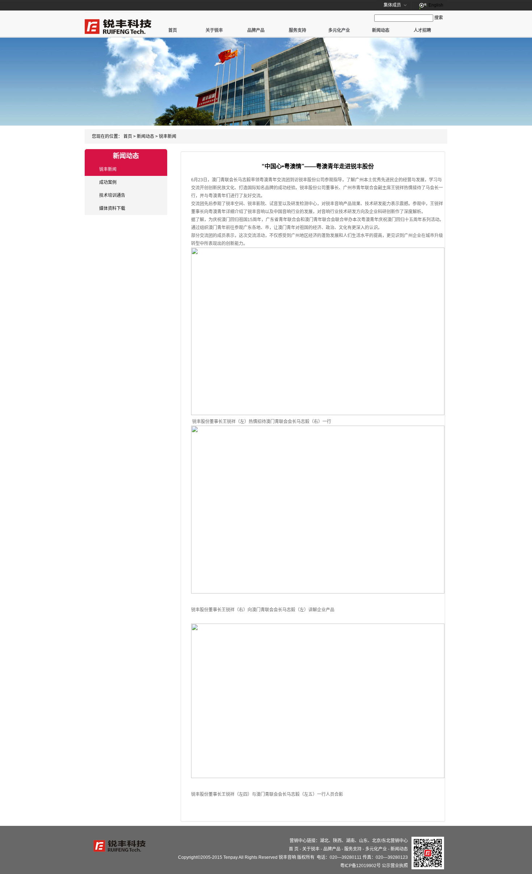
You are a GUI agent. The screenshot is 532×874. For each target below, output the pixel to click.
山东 (363, 840)
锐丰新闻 (167, 136)
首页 (172, 30)
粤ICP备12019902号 (360, 865)
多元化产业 (339, 30)
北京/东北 (381, 840)
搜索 (438, 17)
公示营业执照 (395, 865)
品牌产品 (256, 30)
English (435, 5)
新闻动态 (380, 30)
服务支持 (297, 30)
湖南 (350, 840)
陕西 (337, 840)
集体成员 (392, 5)
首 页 (294, 849)
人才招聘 (422, 30)
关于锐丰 (214, 30)
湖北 (324, 840)
